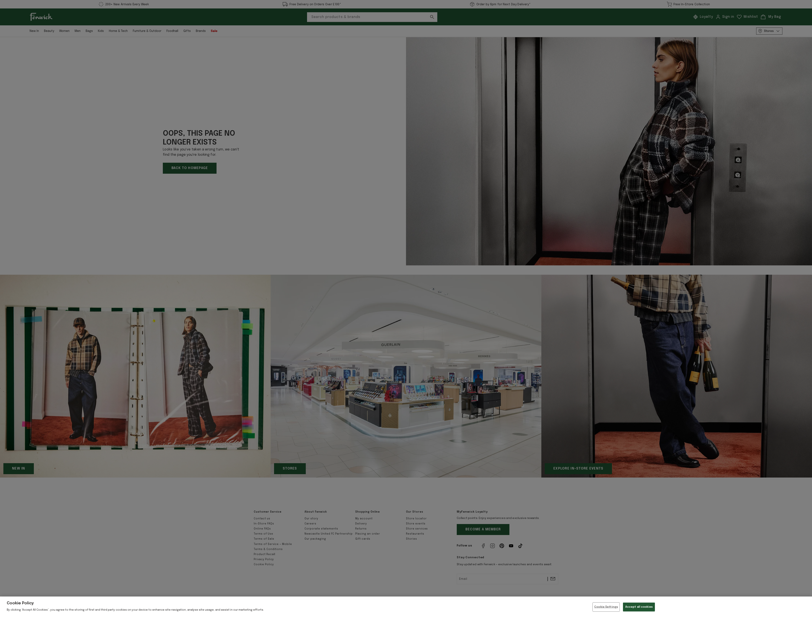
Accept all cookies (639, 607)
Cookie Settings (606, 607)
